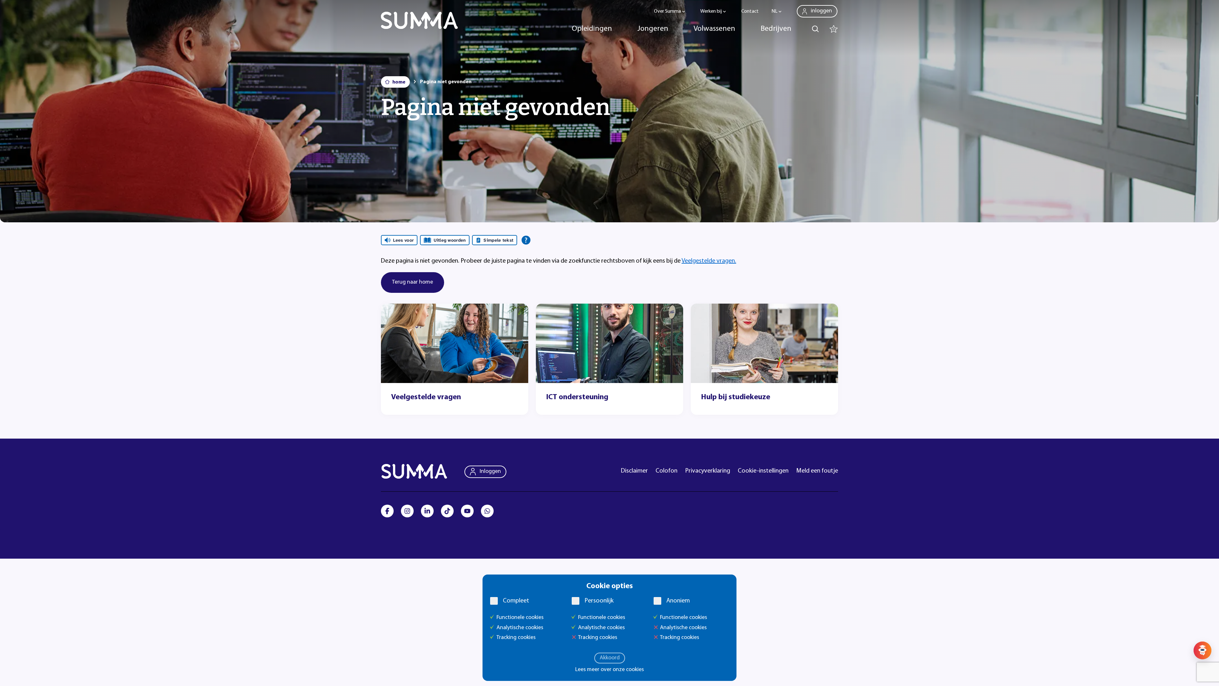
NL (774, 11)
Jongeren (652, 29)
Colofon (666, 471)
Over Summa (667, 11)
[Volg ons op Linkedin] (427, 511)
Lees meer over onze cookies (609, 670)
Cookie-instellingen (763, 471)
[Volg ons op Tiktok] (447, 511)
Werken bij (711, 11)
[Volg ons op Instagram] (407, 511)
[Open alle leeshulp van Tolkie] (526, 240)
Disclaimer (634, 471)
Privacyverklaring (707, 471)
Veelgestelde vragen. (709, 261)
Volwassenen (714, 29)
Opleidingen (592, 29)
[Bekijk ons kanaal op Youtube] (467, 511)
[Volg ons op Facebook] (387, 511)
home (398, 82)
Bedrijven (776, 29)
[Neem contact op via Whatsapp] (487, 511)
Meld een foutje (817, 471)
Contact (750, 11)
